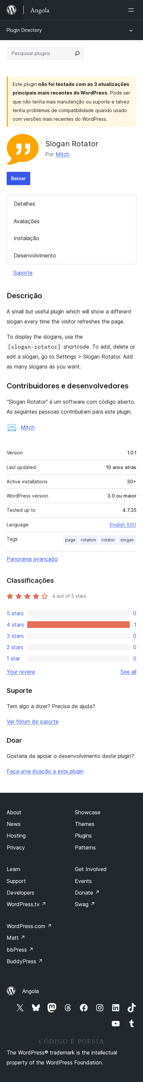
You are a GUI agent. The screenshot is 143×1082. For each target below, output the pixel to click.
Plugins (83, 835)
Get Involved (91, 869)
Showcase (87, 812)
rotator (108, 539)
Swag (85, 904)
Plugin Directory (24, 30)
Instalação (26, 238)
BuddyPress (25, 961)
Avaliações (27, 221)
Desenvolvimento (35, 255)
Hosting (16, 835)
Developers (20, 892)
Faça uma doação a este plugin (45, 771)
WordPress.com (29, 926)
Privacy (16, 847)
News (14, 824)
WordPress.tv (26, 904)
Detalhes (24, 203)
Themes (84, 824)
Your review (21, 671)
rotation (88, 539)
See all (128, 671)
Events (83, 881)
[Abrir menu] (132, 10)
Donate (87, 892)
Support (16, 881)
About (14, 812)
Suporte (23, 272)
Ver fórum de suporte (33, 721)
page (70, 539)
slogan (127, 539)
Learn (13, 869)
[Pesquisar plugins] (77, 53)
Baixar (18, 178)
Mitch (63, 154)
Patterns (85, 847)
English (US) (123, 524)
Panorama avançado (32, 559)
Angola (30, 991)
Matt (16, 937)
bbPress (20, 949)
